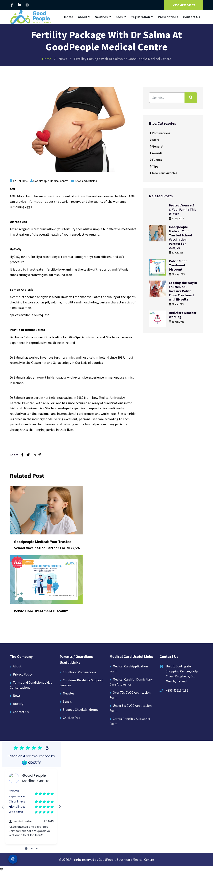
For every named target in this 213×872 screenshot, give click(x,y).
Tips (155, 166)
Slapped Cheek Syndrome (81, 709)
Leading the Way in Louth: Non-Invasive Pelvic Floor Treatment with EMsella (183, 291)
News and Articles (86, 181)
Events (157, 160)
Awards (157, 153)
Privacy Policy (22, 674)
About (82, 17)
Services (101, 17)
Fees (119, 17)
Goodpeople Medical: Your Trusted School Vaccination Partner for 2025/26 (180, 237)
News (62, 58)
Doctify (18, 704)
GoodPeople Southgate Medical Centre (126, 859)
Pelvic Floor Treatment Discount (41, 611)
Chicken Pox (71, 717)
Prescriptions (168, 17)
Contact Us (191, 17)
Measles (68, 693)
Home (68, 17)
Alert (155, 140)
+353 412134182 (183, 5)
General (157, 146)
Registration (140, 17)
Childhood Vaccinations (79, 672)
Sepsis (67, 701)
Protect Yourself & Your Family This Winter (182, 209)
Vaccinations (161, 133)
